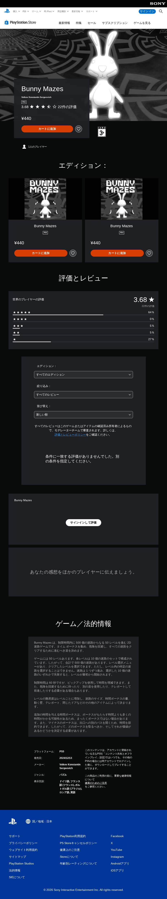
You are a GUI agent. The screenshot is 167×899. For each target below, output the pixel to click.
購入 (15, 11)
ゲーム (35, 11)
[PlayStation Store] (21, 22)
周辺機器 (61, 11)
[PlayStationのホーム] (7, 11)
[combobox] (83, 374)
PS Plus (48, 11)
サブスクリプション (115, 23)
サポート (90, 11)
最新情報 (76, 11)
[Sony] (157, 6)
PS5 (24, 11)
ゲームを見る (142, 23)
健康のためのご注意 (96, 783)
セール (92, 23)
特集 (79, 23)
